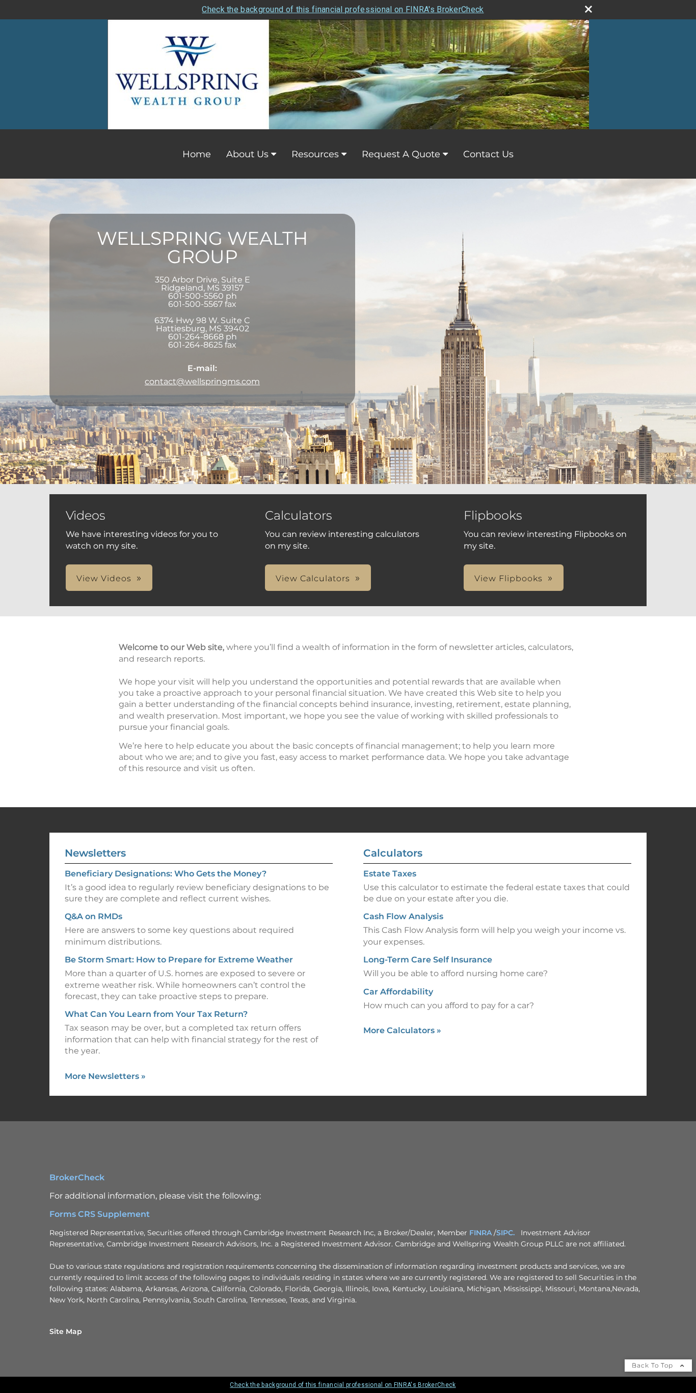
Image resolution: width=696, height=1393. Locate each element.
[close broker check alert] (588, 9)
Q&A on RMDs (93, 916)
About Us (247, 154)
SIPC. (505, 1232)
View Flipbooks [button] (508, 578)
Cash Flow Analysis (403, 916)
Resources (315, 154)
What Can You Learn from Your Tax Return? (156, 1014)
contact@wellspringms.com (202, 381)
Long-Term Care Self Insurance (427, 959)
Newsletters (95, 853)
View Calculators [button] (313, 578)
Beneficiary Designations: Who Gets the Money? (165, 873)
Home (196, 154)
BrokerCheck (76, 1177)
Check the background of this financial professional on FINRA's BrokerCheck (343, 9)
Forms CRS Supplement (99, 1214)
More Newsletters (105, 1076)
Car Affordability (398, 992)
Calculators (392, 853)
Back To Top (653, 1365)
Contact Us (488, 154)
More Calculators (402, 1030)
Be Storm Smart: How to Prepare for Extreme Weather (179, 959)
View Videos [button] (103, 578)
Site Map (65, 1331)
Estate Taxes (389, 873)
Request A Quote (401, 154)
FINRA (480, 1232)
